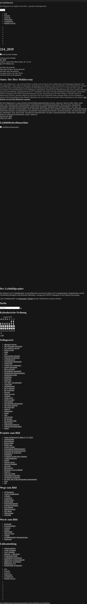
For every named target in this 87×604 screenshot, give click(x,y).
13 (7, 326)
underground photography (15, 114)
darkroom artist (13, 105)
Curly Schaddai (9, 552)
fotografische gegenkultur (12, 371)
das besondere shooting (12, 356)
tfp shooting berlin (10, 421)
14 (10, 326)
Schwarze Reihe (9, 474)
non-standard (32, 110)
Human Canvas (9, 462)
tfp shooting (8, 419)
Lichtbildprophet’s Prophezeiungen (16, 537)
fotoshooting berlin (10, 375)
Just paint (7, 466)
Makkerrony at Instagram (12, 562)
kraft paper (35, 109)
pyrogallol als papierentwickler (35, 112)
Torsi (6, 481)
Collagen (7, 496)
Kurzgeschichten (9, 526)
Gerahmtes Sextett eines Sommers (15, 456)
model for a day (9, 394)
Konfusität (7, 524)
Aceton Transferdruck (11, 494)
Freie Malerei (8, 507)
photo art (7, 409)
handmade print (53, 107)
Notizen (7, 530)
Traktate (7, 535)
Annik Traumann (10, 550)
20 (7, 328)
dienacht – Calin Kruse (12, 554)
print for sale (20, 112)
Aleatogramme (9, 439)
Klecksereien (8, 468)
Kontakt (7, 16)
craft (5, 105)
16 (14, 326)
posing (6, 413)
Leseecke (7, 17)
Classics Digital (9, 447)
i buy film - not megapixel (13, 383)
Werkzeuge (8, 539)
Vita (5, 14)
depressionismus (24, 105)
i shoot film (11, 109)
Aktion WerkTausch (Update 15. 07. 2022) (18, 437)
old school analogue (64, 110)
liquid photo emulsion (7, 110)
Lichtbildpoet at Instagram (13, 558)
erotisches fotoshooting (12, 358)
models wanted (9, 400)
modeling (7, 396)
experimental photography (51, 105)
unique (27, 114)
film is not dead (66, 105)
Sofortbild (7, 515)
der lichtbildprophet (6, 2)
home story (8, 381)
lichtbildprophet (9, 386)
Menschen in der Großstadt (13, 470)
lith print (7, 392)
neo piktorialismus (21, 110)
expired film (8, 363)
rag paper (49, 112)
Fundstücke (8, 454)
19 (5, 328)
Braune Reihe (8, 443)
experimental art (36, 105)
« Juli (2, 335)
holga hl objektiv (64, 107)
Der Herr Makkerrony (7, 103)
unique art (33, 114)
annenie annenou (10, 548)
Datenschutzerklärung (20, 603)
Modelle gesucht (9, 23)
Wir (5, 483)
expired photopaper (10, 367)
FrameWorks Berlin (10, 556)
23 (14, 328)
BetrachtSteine (9, 441)
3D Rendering (9, 492)
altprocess (59, 103)
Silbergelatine (38, 103)
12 (5, 326)
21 (10, 328)
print (13, 112)
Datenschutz (22, 299)
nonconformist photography (47, 110)
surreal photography (60, 112)
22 (12, 328)
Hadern (6, 460)
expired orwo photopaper (12, 365)
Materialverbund (9, 509)
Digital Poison (9, 500)
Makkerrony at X (10, 563)
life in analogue (45, 109)
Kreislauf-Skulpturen (11, 505)
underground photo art (11, 424)
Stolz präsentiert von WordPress (39, 603)
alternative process (49, 103)
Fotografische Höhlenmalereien (14, 449)
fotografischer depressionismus (19, 107)
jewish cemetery (21, 109)
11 (3, 326)
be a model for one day (12, 348)
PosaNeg (7, 472)
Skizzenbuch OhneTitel (12, 475)
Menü (2, 10)
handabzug (8, 377)
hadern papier (34, 107)
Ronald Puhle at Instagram (13, 565)
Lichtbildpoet (8, 21)
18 (3, 328)
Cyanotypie (8, 498)
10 (1, 326)
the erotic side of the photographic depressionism (20, 479)
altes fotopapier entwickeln (13, 346)
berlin (76, 103)
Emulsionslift (8, 502)
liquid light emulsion (79, 109)
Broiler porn (8, 445)
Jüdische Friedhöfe (10, 464)
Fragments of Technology (12, 453)
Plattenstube (8, 19)
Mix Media (8, 511)
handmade (43, 107)
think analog (71, 112)
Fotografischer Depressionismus (15, 451)
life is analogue (56, 109)
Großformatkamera (10, 458)
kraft (29, 109)
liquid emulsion (67, 109)
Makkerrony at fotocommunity (14, 560)
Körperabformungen (11, 503)
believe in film (68, 103)
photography (7, 112)
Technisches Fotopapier (12, 477)
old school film (76, 110)
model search (8, 398)
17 (1, 328)
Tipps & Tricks (9, 533)
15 (12, 326)
